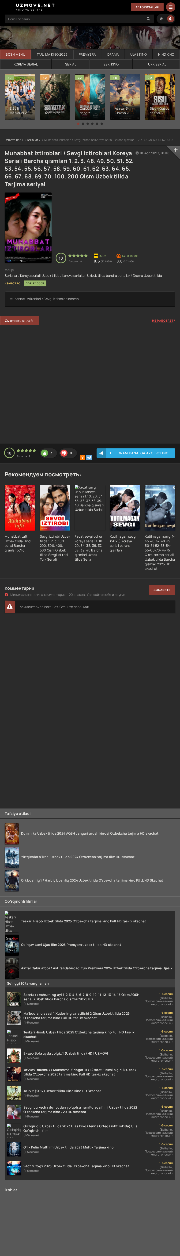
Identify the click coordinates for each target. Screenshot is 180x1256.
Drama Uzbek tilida (147, 275)
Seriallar (32, 140)
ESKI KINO (111, 64)
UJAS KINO (138, 54)
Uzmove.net (13, 140)
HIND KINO (166, 54)
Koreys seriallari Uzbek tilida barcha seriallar (96, 275)
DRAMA (113, 54)
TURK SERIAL (156, 64)
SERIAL (70, 64)
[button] (78, 124)
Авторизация (147, 7)
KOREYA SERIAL (26, 64)
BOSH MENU (15, 54)
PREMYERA (87, 54)
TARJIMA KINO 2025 (52, 54)
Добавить (162, 590)
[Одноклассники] (82, 457)
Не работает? (163, 321)
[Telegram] (89, 457)
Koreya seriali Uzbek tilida (40, 275)
